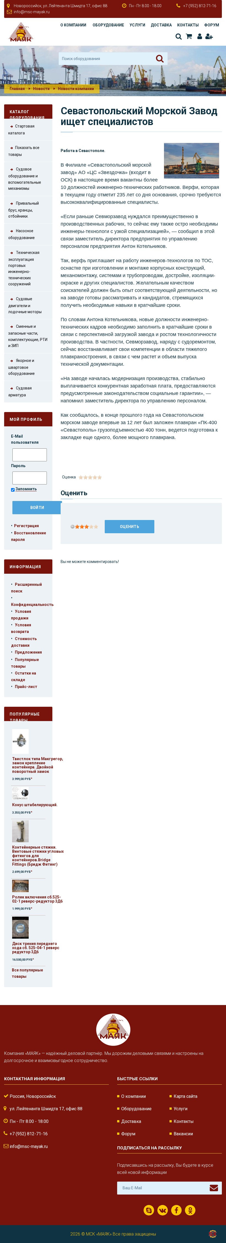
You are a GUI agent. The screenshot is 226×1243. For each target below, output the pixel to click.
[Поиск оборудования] (160, 59)
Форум (211, 25)
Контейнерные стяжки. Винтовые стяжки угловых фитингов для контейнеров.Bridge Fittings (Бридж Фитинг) (38, 855)
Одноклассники (190, 1210)
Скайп (149, 1210)
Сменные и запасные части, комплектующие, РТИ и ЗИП (27, 336)
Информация (25, 567)
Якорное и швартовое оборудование (21, 367)
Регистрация (208, 36)
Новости (41, 88)
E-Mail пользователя (25, 439)
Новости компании (76, 88)
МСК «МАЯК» (99, 1234)
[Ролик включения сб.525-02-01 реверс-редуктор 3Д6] (20, 885)
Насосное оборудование (21, 234)
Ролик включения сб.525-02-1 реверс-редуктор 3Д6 (37, 899)
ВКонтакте (162, 1210)
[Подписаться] (214, 1188)
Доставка (161, 25)
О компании (73, 25)
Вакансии (183, 1133)
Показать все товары (23, 151)
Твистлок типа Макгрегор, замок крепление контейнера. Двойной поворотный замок (37, 765)
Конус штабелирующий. (35, 805)
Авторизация (198, 36)
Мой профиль (26, 419)
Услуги (137, 25)
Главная (17, 88)
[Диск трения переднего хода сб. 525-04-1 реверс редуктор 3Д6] (20, 927)
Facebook (176, 1210)
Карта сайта (185, 1096)
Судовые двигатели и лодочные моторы (25, 305)
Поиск (178, 36)
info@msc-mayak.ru (32, 12)
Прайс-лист (26, 686)
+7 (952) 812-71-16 (199, 6)
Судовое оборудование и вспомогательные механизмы (24, 179)
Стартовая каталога (21, 129)
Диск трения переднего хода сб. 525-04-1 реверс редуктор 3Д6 (35, 947)
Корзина (188, 36)
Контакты (188, 25)
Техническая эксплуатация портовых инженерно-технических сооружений (23, 268)
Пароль (18, 466)
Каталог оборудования (27, 114)
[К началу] (212, 1220)
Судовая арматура (20, 391)
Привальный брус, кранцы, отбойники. (23, 209)
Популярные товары (25, 716)
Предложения (28, 652)
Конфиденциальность (32, 604)
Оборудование (108, 25)
